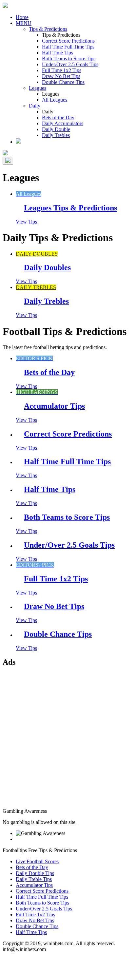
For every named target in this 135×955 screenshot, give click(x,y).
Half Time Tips (57, 52)
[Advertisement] (67, 740)
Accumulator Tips (34, 885)
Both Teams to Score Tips (68, 58)
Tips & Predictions (48, 29)
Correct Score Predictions (68, 41)
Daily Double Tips (35, 873)
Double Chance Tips (63, 82)
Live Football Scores (37, 861)
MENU (23, 23)
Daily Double (56, 129)
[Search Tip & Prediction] (18, 142)
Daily (34, 105)
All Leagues (54, 100)
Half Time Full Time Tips (68, 46)
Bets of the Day (58, 117)
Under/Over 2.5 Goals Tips (70, 64)
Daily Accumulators (62, 123)
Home (22, 17)
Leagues (37, 88)
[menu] (8, 161)
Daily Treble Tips (34, 879)
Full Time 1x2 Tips (61, 70)
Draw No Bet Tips (61, 76)
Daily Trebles (56, 135)
